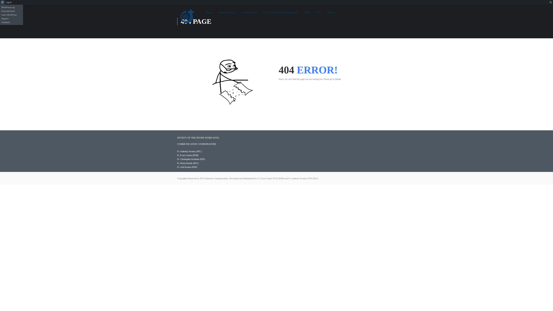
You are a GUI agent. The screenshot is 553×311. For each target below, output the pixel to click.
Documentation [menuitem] (8, 11)
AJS (318, 12)
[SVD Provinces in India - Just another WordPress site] (188, 18)
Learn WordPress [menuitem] (9, 15)
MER (307, 12)
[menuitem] (2, 2)
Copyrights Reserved (186, 178)
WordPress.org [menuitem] (8, 7)
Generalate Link (227, 12)
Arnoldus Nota (249, 12)
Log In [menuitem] (9, 2)
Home (209, 12)
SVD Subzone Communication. (214, 178)
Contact (331, 12)
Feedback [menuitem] (5, 22)
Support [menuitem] (5, 18)
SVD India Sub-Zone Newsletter (281, 12)
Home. (338, 79)
